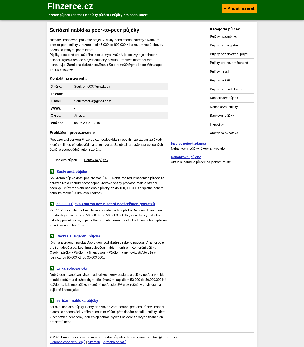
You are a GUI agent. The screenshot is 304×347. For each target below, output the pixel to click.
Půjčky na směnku (223, 36)
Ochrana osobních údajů (67, 342)
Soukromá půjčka (71, 172)
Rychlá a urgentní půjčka (78, 236)
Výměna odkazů (114, 342)
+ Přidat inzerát (239, 8)
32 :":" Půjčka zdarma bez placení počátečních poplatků (105, 204)
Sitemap (94, 342)
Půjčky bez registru (224, 45)
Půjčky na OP (220, 80)
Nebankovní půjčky (224, 107)
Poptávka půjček (96, 160)
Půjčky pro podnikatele (226, 89)
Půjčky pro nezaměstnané (229, 63)
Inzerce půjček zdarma (188, 143)
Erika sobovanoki (71, 268)
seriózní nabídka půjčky (77, 300)
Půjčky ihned (219, 71)
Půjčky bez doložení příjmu (229, 54)
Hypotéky (217, 124)
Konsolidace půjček (224, 98)
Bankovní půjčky (222, 115)
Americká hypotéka (224, 133)
